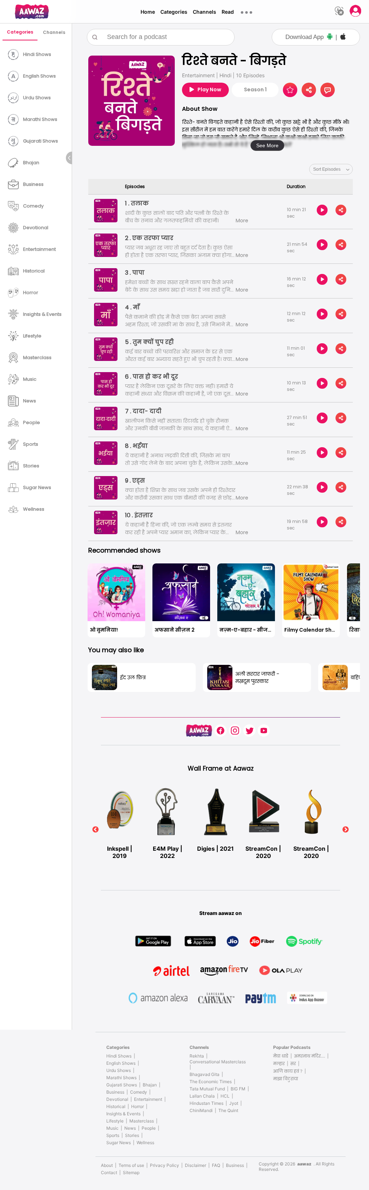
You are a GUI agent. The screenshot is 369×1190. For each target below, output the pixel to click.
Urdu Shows (118, 1070)
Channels (204, 12)
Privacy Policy (164, 1165)
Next (345, 829)
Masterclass (141, 1121)
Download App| (311, 37)
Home (148, 12)
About (107, 1165)
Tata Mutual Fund (207, 1088)
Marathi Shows (121, 1077)
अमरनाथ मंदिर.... (309, 1056)
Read (228, 12)
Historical (115, 1106)
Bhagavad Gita (204, 1074)
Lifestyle (115, 1121)
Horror (137, 1106)
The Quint (228, 1110)
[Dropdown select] (331, 169)
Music (112, 1128)
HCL (225, 1096)
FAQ (216, 1165)
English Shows (120, 1063)
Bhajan (150, 1084)
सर (293, 1063)
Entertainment (148, 1099)
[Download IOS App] (343, 37)
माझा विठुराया (285, 1078)
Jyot (233, 1103)
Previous (95, 829)
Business (115, 1092)
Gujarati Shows (121, 1084)
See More (267, 145)
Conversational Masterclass (218, 1061)
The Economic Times (211, 1081)
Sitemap (131, 1172)
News (130, 1128)
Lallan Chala (202, 1096)
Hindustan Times (206, 1103)
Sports (112, 1135)
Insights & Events (123, 1113)
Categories (173, 12)
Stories (132, 1135)
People (149, 1128)
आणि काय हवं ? (287, 1071)
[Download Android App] (329, 37)
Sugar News (118, 1142)
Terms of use (131, 1165)
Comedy (138, 1092)
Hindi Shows (119, 1056)
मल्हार (279, 1063)
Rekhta (197, 1056)
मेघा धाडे (280, 1056)
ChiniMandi (201, 1110)
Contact (109, 1172)
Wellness (145, 1142)
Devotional (117, 1099)
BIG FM (238, 1088)
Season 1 (255, 89)
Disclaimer (195, 1165)
